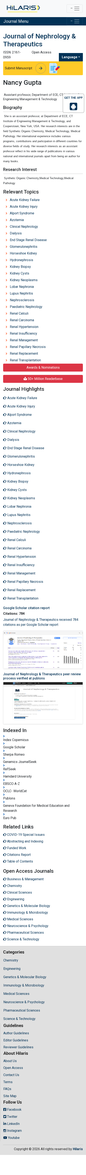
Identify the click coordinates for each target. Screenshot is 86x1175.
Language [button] (69, 57)
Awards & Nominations (43, 367)
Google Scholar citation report (26, 608)
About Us (10, 1061)
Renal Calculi (19, 313)
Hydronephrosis (21, 260)
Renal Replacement (24, 353)
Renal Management (24, 340)
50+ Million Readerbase (45, 379)
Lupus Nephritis (21, 293)
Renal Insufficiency (23, 333)
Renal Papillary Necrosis (28, 347)
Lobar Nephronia (22, 287)
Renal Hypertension (24, 327)
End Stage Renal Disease (28, 240)
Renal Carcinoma (22, 320)
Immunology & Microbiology (23, 985)
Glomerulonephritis (23, 247)
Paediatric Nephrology (26, 307)
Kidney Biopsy (20, 267)
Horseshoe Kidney (23, 253)
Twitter (11, 1117)
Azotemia (17, 220)
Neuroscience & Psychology (24, 1002)
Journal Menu (15, 21)
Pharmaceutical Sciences (21, 1010)
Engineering (11, 969)
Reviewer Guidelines (18, 1047)
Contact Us (11, 1075)
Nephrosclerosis (22, 300)
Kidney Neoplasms (24, 280)
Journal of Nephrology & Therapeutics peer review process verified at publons (42, 676)
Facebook (14, 1110)
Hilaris (78, 1149)
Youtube (13, 1138)
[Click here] (23, 8)
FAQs (7, 1089)
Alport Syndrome (22, 213)
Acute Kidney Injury (24, 207)
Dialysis (16, 233)
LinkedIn (13, 1124)
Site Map (9, 1096)
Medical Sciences (16, 994)
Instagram (14, 1131)
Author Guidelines (16, 1033)
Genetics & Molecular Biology (24, 977)
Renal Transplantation (25, 360)
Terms (8, 1082)
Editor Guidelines (15, 1040)
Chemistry (10, 960)
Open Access (13, 1068)
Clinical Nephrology (24, 227)
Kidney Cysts (19, 273)
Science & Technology (19, 1019)
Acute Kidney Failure (25, 200)
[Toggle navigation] (75, 8)
